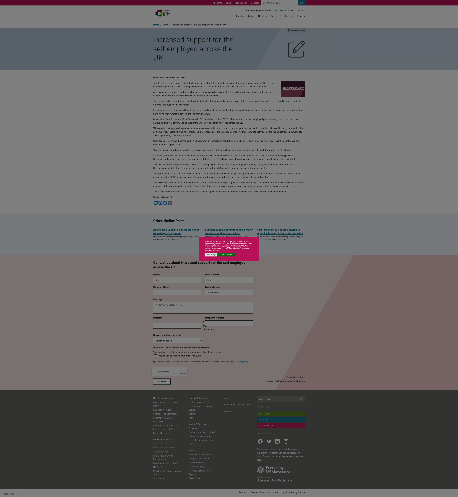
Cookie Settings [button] (211, 255)
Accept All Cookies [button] (226, 254)
